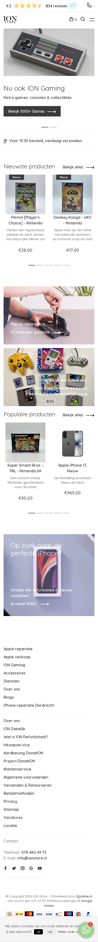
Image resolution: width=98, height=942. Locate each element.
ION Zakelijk (14, 728)
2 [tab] (55, 122)
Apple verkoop (17, 656)
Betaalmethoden (19, 793)
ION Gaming (14, 665)
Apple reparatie (18, 648)
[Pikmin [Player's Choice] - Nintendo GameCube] (25, 194)
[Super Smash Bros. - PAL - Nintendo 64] (25, 442)
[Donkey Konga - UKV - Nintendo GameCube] (73, 194)
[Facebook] (5, 868)
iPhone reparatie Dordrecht (29, 705)
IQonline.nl (84, 896)
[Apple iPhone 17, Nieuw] (73, 442)
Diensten (12, 681)
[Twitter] (14, 868)
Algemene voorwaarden (26, 777)
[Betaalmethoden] (9, 915)
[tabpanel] (49, 72)
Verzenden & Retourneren (28, 785)
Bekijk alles (73, 167)
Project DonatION (19, 761)
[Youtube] (40, 868)
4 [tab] (59, 265)
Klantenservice (17, 769)
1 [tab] (46, 122)
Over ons (12, 689)
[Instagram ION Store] (22, 868)
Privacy (10, 801)
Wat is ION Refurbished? (26, 736)
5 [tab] (67, 265)
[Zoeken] (83, 20)
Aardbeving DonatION (23, 753)
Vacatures (13, 817)
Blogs (9, 697)
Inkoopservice (17, 744)
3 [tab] (50, 265)
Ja (38, 932)
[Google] (31, 868)
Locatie (10, 825)
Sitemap (11, 809)
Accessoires (15, 673)
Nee (50, 932)
